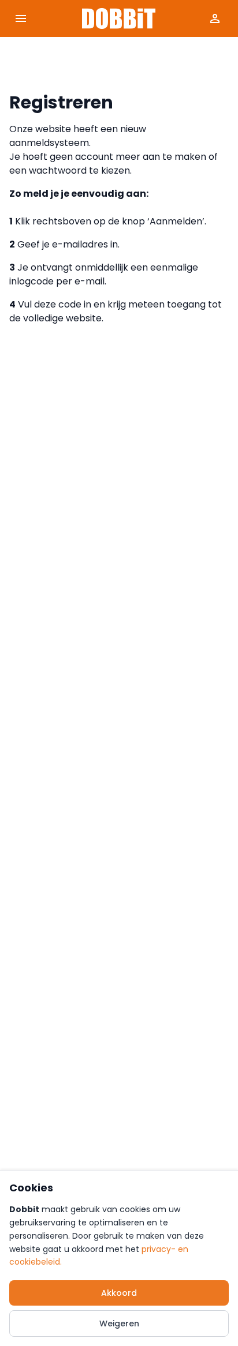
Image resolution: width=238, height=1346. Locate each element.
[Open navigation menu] (20, 18)
